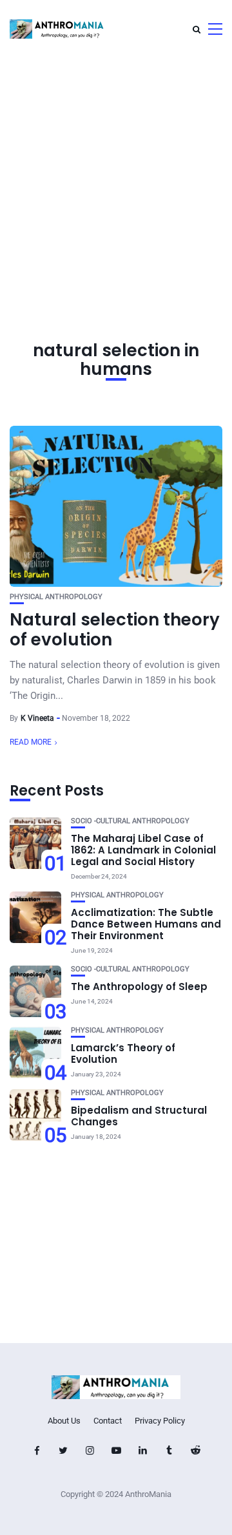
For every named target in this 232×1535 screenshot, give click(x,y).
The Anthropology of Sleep (139, 986)
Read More (31, 742)
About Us (64, 1420)
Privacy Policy (160, 1420)
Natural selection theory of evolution (115, 629)
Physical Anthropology (56, 596)
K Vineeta (37, 718)
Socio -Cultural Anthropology (130, 821)
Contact (107, 1420)
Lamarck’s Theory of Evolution (123, 1053)
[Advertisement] (116, 180)
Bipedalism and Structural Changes (139, 1116)
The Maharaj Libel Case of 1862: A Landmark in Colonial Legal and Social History (143, 850)
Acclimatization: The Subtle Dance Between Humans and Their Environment (146, 924)
